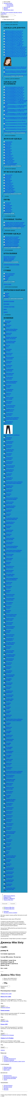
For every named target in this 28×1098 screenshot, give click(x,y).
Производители (8, 1075)
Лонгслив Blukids (8, 390)
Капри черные (7, 587)
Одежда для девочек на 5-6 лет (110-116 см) (14, 51)
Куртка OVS (7, 515)
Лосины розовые (8, 624)
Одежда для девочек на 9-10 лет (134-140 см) (15, 56)
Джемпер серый (7, 760)
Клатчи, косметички (8, 275)
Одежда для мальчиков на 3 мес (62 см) (13, 91)
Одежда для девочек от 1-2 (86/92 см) (13, 45)
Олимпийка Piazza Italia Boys (11, 419)
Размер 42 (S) (7, 145)
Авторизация (10, 5)
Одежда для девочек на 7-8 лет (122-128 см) (14, 53)
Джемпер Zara (7, 716)
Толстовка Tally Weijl (9, 889)
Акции (5, 1079)
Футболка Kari (7, 362)
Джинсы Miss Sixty (8, 899)
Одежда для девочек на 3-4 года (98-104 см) (14, 48)
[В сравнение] (2, 971)
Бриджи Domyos (8, 423)
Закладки (6, 1088)
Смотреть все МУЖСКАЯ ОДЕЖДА (13, 193)
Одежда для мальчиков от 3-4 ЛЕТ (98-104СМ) (15, 105)
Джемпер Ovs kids (8, 788)
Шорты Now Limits (6, 996)
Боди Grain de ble (8, 696)
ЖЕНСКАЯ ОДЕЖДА (9, 895)
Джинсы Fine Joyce (8, 567)
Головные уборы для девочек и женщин (13, 223)
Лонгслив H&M (7, 748)
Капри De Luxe (7, 583)
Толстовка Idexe (7, 415)
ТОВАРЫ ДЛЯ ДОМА (9, 306)
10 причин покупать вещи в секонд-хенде (14, 1061)
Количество (4, 986)
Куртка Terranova (8, 825)
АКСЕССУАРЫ (7, 284)
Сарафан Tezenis (8, 784)
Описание (6, 911)
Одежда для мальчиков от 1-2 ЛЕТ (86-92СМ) (15, 101)
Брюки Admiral (7, 402)
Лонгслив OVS (7, 475)
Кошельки (6, 277)
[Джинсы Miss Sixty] (9, 907)
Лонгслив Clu (7, 865)
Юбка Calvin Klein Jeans (9, 615)
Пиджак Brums (7, 439)
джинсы (3, 1050)
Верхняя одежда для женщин (11, 243)
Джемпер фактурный (9, 780)
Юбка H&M (6, 796)
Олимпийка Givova (8, 411)
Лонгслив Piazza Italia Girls (10, 519)
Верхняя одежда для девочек (11, 238)
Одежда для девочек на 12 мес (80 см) (13, 43)
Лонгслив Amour (8, 378)
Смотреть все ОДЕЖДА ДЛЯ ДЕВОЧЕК (13, 76)
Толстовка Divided (8, 881)
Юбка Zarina (7, 611)
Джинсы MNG (7, 680)
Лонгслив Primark (8, 370)
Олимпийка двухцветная (10, 338)
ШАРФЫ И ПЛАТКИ (9, 301)
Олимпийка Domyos (8, 523)
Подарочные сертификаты (10, 1077)
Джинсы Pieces (7, 664)
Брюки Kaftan (7, 668)
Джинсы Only (7, 648)
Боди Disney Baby (8, 700)
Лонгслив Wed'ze (8, 792)
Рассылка (6, 1089)
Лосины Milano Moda (9, 656)
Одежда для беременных (10, 164)
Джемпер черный (8, 398)
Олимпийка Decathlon (9, 507)
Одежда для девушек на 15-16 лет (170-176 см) (15, 74)
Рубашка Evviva (7, 817)
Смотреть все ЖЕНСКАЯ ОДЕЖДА (12, 166)
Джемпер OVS (7, 334)
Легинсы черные (8, 559)
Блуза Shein (6, 837)
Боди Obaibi (7, 704)
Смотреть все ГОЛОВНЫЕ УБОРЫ (12, 227)
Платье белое (7, 849)
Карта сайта (7, 1069)
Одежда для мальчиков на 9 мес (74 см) (13, 96)
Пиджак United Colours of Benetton (12, 551)
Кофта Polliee (7, 386)
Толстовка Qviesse (8, 873)
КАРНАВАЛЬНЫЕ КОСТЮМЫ (11, 264)
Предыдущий (4, 903)
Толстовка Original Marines (10, 547)
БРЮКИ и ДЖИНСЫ (9, 898)
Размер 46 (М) (7, 151)
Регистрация (10, 4)
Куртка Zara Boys (8, 543)
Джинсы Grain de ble (9, 467)
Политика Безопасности (10, 1058)
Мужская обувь (7, 212)
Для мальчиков (7, 206)
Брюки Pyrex (7, 394)
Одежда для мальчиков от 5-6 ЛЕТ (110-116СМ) (15, 109)
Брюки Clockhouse (8, 660)
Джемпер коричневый (9, 833)
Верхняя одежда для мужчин (11, 246)
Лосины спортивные (9, 628)
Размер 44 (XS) (7, 176)
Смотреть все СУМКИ (9, 281)
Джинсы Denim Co (8, 640)
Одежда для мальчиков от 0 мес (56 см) (13, 88)
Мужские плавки (8, 260)
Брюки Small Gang (8, 374)
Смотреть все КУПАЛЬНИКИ (11, 262)
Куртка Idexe (7, 326)
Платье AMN (4, 1024)
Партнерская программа (10, 1078)
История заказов (8, 1086)
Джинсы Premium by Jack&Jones (11, 435)
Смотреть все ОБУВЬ (9, 213)
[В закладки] (1, 971)
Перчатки (6, 297)
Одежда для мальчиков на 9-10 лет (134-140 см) (15, 117)
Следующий (12, 903)
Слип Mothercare (8, 692)
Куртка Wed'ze (7, 829)
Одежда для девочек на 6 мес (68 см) (13, 37)
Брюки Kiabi (7, 563)
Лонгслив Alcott (7, 491)
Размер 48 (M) (7, 154)
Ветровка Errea (7, 447)
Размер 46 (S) (7, 179)
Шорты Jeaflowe (8, 603)
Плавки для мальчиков (9, 258)
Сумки (5, 280)
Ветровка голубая (8, 503)
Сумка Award (7, 688)
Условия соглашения (9, 1060)
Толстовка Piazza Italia (9, 342)
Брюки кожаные (5, 1010)
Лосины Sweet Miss (8, 652)
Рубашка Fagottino (8, 740)
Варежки (6, 294)
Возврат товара (7, 1068)
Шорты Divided (7, 684)
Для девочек (7, 204)
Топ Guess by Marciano (9, 857)
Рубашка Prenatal (8, 531)
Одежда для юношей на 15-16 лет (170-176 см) (15, 131)
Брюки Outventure (8, 571)
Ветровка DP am (8, 479)
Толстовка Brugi (7, 804)
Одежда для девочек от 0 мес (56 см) (13, 32)
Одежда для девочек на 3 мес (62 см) (13, 35)
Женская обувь (7, 209)
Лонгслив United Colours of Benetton (12, 483)
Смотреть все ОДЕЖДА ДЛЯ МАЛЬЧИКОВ (14, 133)
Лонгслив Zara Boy (8, 451)
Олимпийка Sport (8, 487)
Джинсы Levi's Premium (7, 1038)
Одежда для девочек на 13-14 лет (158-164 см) (15, 70)
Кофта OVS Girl (7, 354)
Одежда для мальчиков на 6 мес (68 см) (13, 93)
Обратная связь (7, 1067)
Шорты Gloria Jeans (8, 599)
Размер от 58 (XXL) (8, 162)
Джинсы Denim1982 (8, 676)
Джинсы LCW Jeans (8, 636)
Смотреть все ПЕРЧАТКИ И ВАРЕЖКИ (13, 298)
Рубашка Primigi (8, 459)
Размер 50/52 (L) (8, 156)
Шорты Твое (7, 632)
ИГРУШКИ (6, 304)
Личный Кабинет (8, 1085)
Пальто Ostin (7, 322)
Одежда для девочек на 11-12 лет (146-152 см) (15, 67)
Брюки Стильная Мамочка (10, 579)
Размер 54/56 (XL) (8, 159)
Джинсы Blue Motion (9, 644)
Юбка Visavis (7, 607)
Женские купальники (9, 259)
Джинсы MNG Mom (8, 575)
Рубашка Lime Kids (8, 539)
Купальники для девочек (10, 256)
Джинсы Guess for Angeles (10, 499)
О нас (5, 1056)
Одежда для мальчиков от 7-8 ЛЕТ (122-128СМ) (15, 113)
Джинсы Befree (7, 672)
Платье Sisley (7, 861)
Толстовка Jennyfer (8, 869)
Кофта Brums (7, 527)
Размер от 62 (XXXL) (9, 192)
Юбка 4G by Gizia (8, 619)
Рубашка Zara (7, 535)
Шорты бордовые (8, 555)
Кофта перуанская (8, 358)
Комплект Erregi (7, 813)
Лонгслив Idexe (7, 768)
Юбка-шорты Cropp (8, 595)
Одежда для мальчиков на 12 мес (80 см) (14, 99)
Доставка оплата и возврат (10, 912)
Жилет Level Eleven (8, 776)
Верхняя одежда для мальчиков (11, 241)
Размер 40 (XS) (7, 143)
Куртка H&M (7, 732)
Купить (2, 987)
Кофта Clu (6, 346)
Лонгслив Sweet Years (9, 407)
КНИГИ (6, 312)
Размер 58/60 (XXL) (8, 189)
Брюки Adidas (7, 350)
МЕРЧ (5, 309)
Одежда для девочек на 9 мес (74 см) (13, 40)
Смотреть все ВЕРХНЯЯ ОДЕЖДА (12, 247)
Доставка (6, 1057)
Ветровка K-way (8, 736)
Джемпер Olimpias (8, 471)
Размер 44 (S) (7, 148)
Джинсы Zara (7, 495)
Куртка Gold (7, 845)
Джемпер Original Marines (10, 330)
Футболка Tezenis (8, 877)
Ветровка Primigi (8, 463)
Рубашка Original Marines (10, 382)
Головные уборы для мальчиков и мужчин (14, 226)
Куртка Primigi (7, 455)
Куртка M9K (7, 744)
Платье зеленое (7, 841)
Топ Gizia (6, 853)
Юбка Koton (7, 591)
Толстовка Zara (7, 366)
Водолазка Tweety (8, 808)
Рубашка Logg (7, 728)
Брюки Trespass (7, 821)
